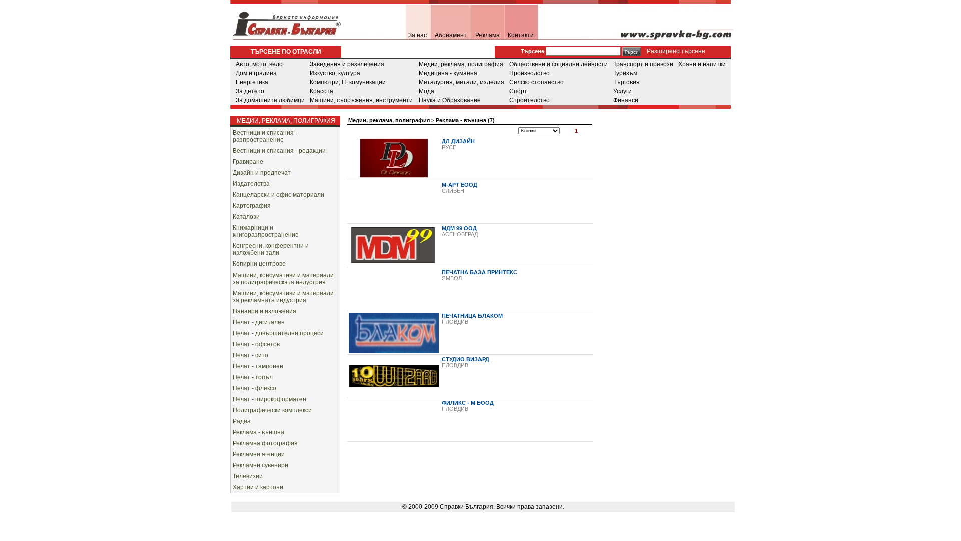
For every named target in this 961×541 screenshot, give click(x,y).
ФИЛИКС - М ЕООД (468, 403)
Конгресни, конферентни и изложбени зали (271, 249)
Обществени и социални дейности (558, 64)
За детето (250, 91)
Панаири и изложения (264, 311)
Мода (426, 91)
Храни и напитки (702, 64)
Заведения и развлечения (347, 64)
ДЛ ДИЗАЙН (458, 141)
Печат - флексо (254, 388)
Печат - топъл (253, 377)
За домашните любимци (270, 100)
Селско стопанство (536, 82)
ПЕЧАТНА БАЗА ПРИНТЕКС (479, 272)
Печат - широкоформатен (269, 399)
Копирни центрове (259, 263)
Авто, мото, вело (259, 64)
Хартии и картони (258, 487)
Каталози (246, 216)
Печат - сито (250, 355)
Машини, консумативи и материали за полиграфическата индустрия (283, 279)
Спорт (518, 91)
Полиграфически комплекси (272, 410)
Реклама (487, 35)
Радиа (242, 421)
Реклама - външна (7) (465, 120)
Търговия (626, 82)
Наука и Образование (450, 100)
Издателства (251, 183)
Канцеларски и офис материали (278, 194)
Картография (252, 205)
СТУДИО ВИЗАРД (465, 359)
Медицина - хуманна (448, 73)
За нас (417, 35)
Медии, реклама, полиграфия (461, 64)
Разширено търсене (675, 51)
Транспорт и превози (643, 64)
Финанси (625, 100)
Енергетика (252, 82)
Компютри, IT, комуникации (348, 82)
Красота (321, 91)
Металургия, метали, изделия (461, 82)
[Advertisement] (681, 172)
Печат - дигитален (259, 322)
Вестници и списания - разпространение (265, 136)
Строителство (529, 100)
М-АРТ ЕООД (459, 185)
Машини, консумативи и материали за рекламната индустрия (283, 297)
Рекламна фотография (265, 443)
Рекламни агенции (259, 454)
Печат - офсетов (256, 344)
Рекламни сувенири (260, 465)
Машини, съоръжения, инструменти (361, 100)
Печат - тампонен (258, 366)
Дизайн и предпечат (262, 172)
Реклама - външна (258, 432)
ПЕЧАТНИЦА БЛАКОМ (472, 316)
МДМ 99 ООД (459, 228)
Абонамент (451, 35)
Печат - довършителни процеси (278, 333)
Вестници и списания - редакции (279, 150)
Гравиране (248, 161)
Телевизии (248, 476)
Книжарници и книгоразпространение (266, 231)
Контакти (521, 35)
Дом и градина (256, 73)
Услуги (622, 91)
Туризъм (625, 73)
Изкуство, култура (335, 73)
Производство (529, 73)
